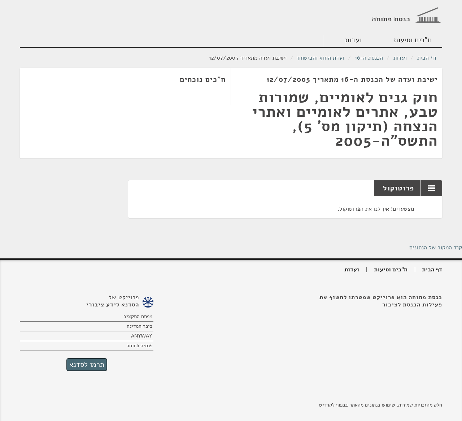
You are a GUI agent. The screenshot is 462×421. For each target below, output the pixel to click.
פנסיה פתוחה (139, 345)
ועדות (353, 40)
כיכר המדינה (139, 326)
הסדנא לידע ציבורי (112, 305)
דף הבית (427, 58)
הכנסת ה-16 (369, 58)
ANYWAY (141, 335)
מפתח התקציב (137, 316)
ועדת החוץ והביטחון (320, 58)
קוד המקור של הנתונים (435, 248)
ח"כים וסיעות (413, 40)
